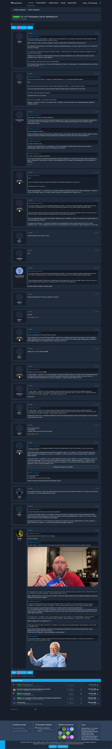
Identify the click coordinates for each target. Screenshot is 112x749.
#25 (97, 200)
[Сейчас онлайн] (19, 239)
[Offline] (19, 40)
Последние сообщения (44, 725)
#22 (97, 73)
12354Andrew (93, 694)
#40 (97, 530)
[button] (47, 3)
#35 (97, 404)
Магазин (63, 3)
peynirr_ (19, 241)
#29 (97, 294)
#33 (97, 366)
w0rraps (19, 41)
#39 (97, 506)
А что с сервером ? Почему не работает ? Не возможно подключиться (41, 698)
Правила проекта (54, 3)
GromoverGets (19, 120)
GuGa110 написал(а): (33, 332)
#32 (97, 348)
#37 (97, 442)
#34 (97, 385)
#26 (97, 232)
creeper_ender (21, 686)
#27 (97, 250)
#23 (97, 111)
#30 (97, 311)
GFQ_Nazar (93, 686)
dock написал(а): (32, 636)
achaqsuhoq (20, 690)
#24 (97, 172)
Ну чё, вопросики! (26, 693)
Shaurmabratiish (19, 276)
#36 (97, 425)
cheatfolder (20, 258)
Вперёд (29, 27)
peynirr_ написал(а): (33, 369)
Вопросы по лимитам (44, 728)
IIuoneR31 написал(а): (33, 36)
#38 (97, 488)
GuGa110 (19, 302)
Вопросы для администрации (36, 686)
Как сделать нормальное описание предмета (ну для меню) (33, 689)
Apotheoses (19, 394)
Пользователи (41, 3)
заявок (41, 65)
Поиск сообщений (34, 10)
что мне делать (21, 702)
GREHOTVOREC (21, 699)
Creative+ (40, 731)
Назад (14, 27)
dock (19, 496)
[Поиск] (100, 3)
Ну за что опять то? (27, 684)
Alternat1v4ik (20, 694)
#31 (97, 329)
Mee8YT (19, 320)
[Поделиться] (95, 33)
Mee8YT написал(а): (33, 473)
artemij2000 (20, 703)
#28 (97, 267)
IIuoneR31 (16, 19)
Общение (32, 694)
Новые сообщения (20, 10)
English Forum (72, 3)
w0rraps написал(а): (33, 175)
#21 (97, 33)
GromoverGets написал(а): (34, 203)
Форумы (31, 3)
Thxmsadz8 (93, 690)
